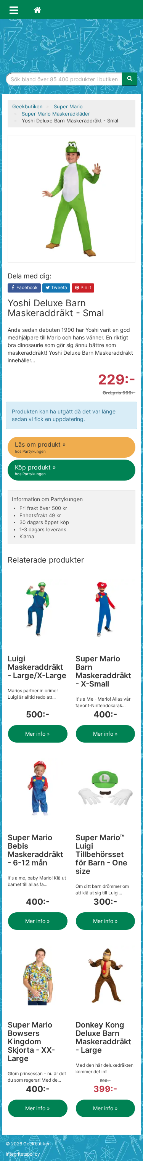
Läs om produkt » (40, 447)
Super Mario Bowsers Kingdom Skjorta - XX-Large (31, 1041)
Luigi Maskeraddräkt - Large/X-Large (37, 667)
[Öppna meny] (14, 9)
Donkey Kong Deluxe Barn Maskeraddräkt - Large (103, 1037)
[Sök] (129, 78)
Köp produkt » (35, 469)
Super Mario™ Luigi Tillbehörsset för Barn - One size (101, 854)
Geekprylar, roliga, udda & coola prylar (71, 44)
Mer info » (37, 733)
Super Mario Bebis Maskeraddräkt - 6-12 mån (35, 850)
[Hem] (37, 9)
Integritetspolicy (23, 1154)
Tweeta (58, 287)
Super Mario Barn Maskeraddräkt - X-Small (103, 671)
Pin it (85, 287)
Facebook (26, 287)
